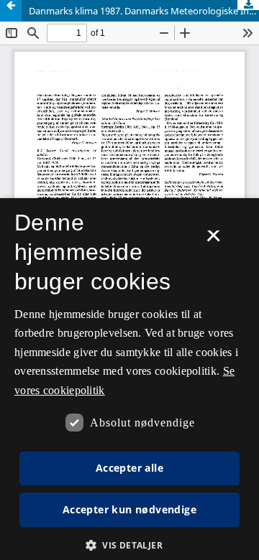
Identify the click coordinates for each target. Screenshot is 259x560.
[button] (129, 545)
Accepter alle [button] (129, 468)
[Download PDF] (248, 5)
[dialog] (129, 379)
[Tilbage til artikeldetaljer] (11, 11)
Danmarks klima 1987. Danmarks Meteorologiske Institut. (144, 10)
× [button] (213, 240)
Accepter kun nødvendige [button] (129, 509)
